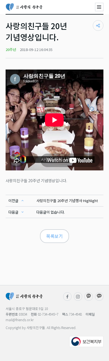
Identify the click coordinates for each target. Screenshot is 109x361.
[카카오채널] (88, 296)
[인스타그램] (78, 296)
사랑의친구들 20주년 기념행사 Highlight (67, 200)
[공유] (98, 25)
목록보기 (54, 236)
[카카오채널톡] (99, 296)
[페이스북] (67, 296)
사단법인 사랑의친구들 (24, 7)
